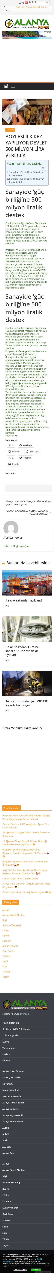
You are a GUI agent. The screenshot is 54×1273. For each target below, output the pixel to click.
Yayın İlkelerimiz (10, 1022)
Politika (6, 956)
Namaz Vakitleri (10, 1090)
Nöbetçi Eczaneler (11, 1077)
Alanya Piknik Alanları (13, 914)
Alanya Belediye (10, 1108)
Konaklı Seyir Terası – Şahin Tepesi (20, 878)
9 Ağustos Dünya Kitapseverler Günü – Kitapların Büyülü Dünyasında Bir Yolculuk (24, 851)
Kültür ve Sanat (10, 945)
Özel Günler (8, 951)
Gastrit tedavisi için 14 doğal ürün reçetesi (24, 892)
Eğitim (5, 935)
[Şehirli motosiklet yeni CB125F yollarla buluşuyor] (27, 672)
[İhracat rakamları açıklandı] (27, 571)
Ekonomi (10, 130)
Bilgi (4, 920)
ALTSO (5, 1127)
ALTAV (5, 1134)
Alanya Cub (8, 1153)
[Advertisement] (27, 62)
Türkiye (6, 971)
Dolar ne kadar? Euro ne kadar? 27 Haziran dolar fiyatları (22, 651)
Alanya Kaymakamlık (13, 1115)
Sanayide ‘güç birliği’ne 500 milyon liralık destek (26, 174)
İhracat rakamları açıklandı (23, 600)
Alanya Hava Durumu (13, 1071)
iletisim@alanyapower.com (15, 1013)
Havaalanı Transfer (12, 1096)
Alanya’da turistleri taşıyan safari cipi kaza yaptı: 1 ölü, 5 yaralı (28, 503)
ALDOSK (6, 1146)
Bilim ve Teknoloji (11, 925)
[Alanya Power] (6, 86)
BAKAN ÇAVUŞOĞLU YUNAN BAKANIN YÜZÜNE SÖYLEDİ (27, 512)
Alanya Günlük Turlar (13, 1102)
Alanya (5, 909)
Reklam (6, 1054)
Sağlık (5, 961)
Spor (4, 966)
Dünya (5, 930)
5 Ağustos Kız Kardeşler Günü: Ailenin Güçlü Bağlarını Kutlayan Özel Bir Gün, (25, 872)
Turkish (32, 2)
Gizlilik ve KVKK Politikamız (16, 1029)
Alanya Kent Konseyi (12, 1121)
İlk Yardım (7, 1083)
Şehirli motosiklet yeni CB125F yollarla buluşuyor (26, 703)
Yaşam (5, 976)
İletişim (6, 1060)
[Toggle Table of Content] (41, 168)
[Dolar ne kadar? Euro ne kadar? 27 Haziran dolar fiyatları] (27, 617)
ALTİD (5, 1140)
